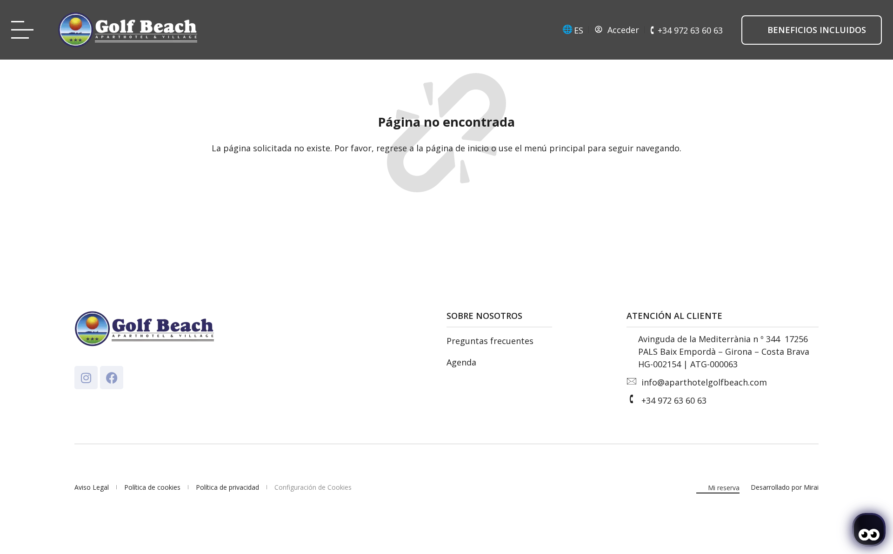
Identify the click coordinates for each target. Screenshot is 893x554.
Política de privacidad (227, 487)
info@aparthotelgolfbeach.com (704, 382)
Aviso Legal (91, 487)
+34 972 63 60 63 (673, 400)
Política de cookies (152, 487)
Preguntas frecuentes (489, 340)
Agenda (461, 362)
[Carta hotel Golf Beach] (25, 30)
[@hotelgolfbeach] (86, 377)
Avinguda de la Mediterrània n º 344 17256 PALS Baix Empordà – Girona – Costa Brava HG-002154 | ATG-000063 (724, 351)
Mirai (811, 487)
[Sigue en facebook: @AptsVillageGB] (111, 377)
